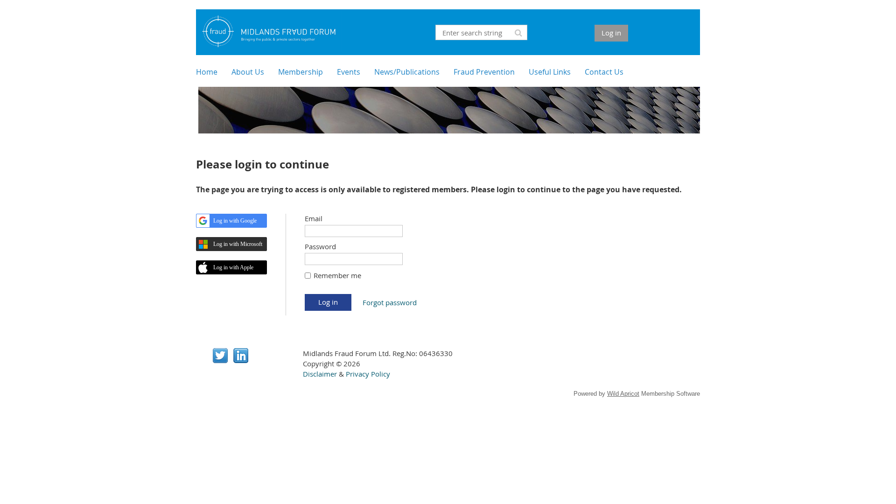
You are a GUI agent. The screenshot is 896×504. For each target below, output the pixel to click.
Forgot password (390, 302)
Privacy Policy (368, 373)
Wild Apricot (623, 393)
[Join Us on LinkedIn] (240, 360)
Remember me (337, 275)
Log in (611, 32)
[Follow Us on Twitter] (220, 360)
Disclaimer (320, 373)
